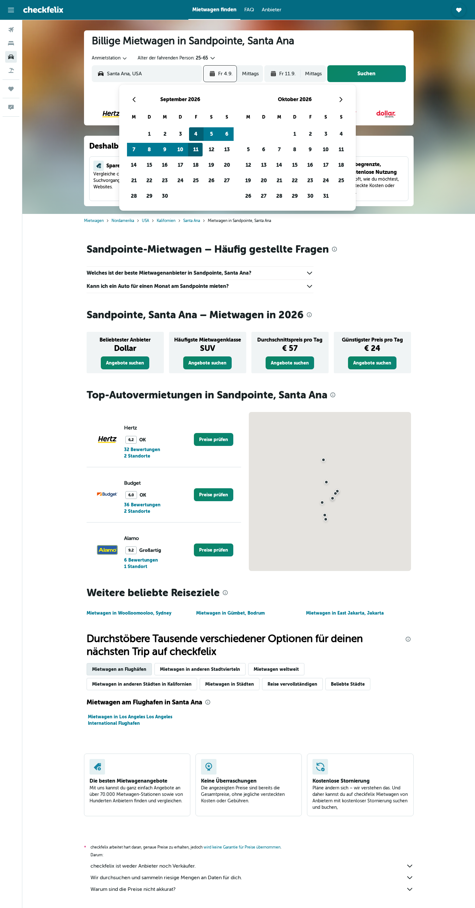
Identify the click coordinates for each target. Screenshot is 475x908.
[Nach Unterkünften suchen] (11, 43)
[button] (11, 10)
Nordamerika (122, 220)
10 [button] (180, 149)
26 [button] (211, 180)
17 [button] (180, 165)
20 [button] (227, 165)
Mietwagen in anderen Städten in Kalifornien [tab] (142, 684)
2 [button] (165, 134)
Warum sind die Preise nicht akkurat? (132, 889)
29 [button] (149, 196)
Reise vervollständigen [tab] (292, 684)
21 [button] (134, 180)
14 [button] (134, 165)
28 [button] (134, 196)
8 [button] (149, 149)
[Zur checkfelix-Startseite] (43, 9)
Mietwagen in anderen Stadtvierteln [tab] (200, 669)
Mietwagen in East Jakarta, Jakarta (345, 613)
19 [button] (211, 165)
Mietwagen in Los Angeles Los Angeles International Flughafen (130, 720)
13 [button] (227, 149)
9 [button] (164, 149)
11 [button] (195, 149)
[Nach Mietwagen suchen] (11, 56)
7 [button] (133, 149)
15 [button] (149, 165)
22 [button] (149, 180)
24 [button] (180, 180)
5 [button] (211, 134)
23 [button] (165, 180)
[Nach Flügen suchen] (11, 29)
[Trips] (11, 88)
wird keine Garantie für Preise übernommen (242, 847)
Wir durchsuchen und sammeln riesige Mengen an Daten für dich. (166, 878)
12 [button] (211, 149)
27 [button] (227, 180)
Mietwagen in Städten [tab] (229, 684)
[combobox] (110, 58)
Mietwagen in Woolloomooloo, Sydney (129, 613)
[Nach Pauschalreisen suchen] (11, 70)
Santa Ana (191, 220)
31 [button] (326, 196)
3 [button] (180, 134)
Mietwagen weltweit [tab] (276, 669)
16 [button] (165, 165)
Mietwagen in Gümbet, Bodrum (230, 613)
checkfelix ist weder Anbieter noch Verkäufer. (143, 866)
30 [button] (165, 196)
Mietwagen (94, 220)
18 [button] (196, 165)
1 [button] (149, 134)
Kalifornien (166, 220)
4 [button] (195, 134)
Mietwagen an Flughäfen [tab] (119, 669)
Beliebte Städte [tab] (348, 684)
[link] (125, 362)
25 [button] (196, 180)
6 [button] (226, 134)
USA (145, 220)
